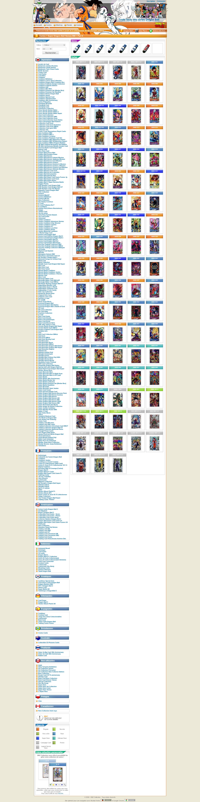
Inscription (151, 1)
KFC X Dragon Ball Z (45, 586)
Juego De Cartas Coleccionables (49, 616)
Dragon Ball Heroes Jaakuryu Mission (51, 159)
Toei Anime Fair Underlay (47, 419)
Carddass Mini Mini (45, 89)
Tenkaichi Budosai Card (46, 416)
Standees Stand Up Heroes (47, 527)
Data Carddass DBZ (45, 133)
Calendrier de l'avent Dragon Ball (50, 457)
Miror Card (42, 277)
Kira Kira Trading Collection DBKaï (50, 246)
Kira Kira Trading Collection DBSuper (51, 247)
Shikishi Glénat (43, 485)
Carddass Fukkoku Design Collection (51, 84)
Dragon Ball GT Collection (47, 556)
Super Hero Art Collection (47, 686)
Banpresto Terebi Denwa (47, 67)
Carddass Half (43, 87)
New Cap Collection (45, 292)
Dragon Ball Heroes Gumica (48, 162)
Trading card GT (44, 532)
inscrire (60, 793)
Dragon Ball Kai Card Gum (47, 170)
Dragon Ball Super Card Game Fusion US (53, 522)
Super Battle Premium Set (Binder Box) (52, 383)
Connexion (161, 1)
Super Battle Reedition (46, 385)
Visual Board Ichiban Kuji (47, 437)
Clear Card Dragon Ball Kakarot (49, 121)
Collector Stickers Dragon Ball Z (49, 519)
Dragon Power (43, 184)
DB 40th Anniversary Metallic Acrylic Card (53, 146)
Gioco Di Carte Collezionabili (48, 558)
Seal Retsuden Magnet (46, 349)
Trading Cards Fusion (46, 623)
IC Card (41, 203)
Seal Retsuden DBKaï (45, 344)
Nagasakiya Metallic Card (47, 285)
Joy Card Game (43, 216)
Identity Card (42, 676)
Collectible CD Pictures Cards (48, 642)
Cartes (49, 25)
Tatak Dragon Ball (44, 571)
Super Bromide (43, 386)
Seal (39, 332)
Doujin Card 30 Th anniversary (49, 675)
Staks (40, 489)
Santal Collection (44, 569)
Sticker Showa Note (45, 370)
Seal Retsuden (43, 341)
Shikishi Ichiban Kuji (45, 352)
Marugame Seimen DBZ (46, 254)
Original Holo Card (45, 295)
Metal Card (42, 260)
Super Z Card (43, 411)
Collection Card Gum (45, 123)
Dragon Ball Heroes (45, 156)
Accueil (39, 25)
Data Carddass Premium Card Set (50, 138)
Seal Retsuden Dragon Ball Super (50, 347)
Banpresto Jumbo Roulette (48, 66)
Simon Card (42, 587)
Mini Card (41, 265)
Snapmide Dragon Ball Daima (48, 365)
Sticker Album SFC (45, 493)
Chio (40, 701)
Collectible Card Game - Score (49, 514)
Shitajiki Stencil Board (46, 360)
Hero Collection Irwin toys (47, 711)
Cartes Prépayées (44, 102)
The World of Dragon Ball (47, 418)
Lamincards (42, 480)
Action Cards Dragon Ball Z (48, 509)
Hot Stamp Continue (45, 202)
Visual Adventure (44, 436)
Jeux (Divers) (43, 478)
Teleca (40, 414)
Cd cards (41, 553)
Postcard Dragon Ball (45, 303)
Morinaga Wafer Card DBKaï (48, 282)
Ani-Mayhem (42, 511)
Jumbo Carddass (44, 220)
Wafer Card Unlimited (45, 439)
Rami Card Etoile (44, 321)
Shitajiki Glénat (43, 486)
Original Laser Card (45, 296)
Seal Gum (41, 336)
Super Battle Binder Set (46, 380)
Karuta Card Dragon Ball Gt (48, 239)
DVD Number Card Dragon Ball (49, 185)
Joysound (41, 218)
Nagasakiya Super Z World (47, 287)
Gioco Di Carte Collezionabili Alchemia (52, 560)
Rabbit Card (42, 655)
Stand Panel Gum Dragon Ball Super (51, 368)
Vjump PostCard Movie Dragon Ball (50, 434)
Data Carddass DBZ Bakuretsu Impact (51, 139)
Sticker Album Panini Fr (46, 491)
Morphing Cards (44, 568)
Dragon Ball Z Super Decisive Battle (51, 182)
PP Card (41, 308)
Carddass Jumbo (44, 460)
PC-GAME (41, 300)
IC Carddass (42, 206)
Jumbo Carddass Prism (46, 229)
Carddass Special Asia (46, 581)
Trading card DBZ (44, 530)
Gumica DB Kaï (43, 198)
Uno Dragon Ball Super (46, 432)
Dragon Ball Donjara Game (47, 154)
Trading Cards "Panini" (46, 499)
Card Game (42, 74)
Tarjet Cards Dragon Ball (47, 621)
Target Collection (44, 496)
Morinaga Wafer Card (45, 278)
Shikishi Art (42, 350)
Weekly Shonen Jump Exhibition (49, 444)
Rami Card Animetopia (46, 319)
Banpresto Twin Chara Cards (48, 69)
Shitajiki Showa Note (45, 359)
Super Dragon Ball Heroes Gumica (50, 395)
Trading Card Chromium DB (48, 534)
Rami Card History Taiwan (47, 680)
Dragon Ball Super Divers (47, 180)
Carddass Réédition (45, 79)
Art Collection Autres (45, 668)
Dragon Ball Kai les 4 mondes (48, 172)
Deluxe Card (42, 149)
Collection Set (43, 130)
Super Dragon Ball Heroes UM (48, 398)
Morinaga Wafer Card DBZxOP (49, 280)
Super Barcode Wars (45, 372)
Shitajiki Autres (43, 355)
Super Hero (42, 685)
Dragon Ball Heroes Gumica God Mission (53, 167)
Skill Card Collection (45, 364)
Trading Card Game (45, 537)
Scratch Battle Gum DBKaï (47, 328)
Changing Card (43, 105)
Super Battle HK (44, 589)
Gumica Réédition (44, 197)
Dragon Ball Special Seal (47, 175)
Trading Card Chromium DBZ (48, 535)
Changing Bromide (45, 103)
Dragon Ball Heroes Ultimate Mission (51, 169)
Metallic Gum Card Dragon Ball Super (51, 264)
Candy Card (42, 72)
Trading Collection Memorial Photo (50, 429)
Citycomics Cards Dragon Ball (49, 582)
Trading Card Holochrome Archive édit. (52, 538)
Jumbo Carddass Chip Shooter (49, 223)
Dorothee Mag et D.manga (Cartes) (50, 468)
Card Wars (42, 76)
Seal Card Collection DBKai (48, 334)
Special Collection (44, 681)
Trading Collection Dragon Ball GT (50, 427)
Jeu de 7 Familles (44, 476)
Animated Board (44, 548)
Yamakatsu (42, 445)
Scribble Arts (42, 331)
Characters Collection (46, 108)
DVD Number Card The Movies (49, 188)
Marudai (41, 252)
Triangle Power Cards (45, 431)
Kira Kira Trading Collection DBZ (49, 244)
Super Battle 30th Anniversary (49, 378)
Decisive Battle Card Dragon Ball (49, 148)
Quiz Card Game (44, 316)
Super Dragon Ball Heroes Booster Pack (52, 393)
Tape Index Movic (44, 413)
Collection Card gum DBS (47, 128)
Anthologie (42, 455)
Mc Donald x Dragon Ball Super (49, 483)
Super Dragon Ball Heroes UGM (49, 401)
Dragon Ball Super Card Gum (48, 179)
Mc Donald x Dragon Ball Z (47, 257)
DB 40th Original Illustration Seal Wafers (52, 144)
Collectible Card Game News (48, 517)
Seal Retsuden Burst (45, 342)
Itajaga (40, 210)
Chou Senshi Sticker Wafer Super (50, 113)
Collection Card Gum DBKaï (48, 126)
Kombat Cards (43, 563)
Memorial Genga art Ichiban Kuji (49, 259)
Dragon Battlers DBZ (45, 584)
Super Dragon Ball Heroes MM (49, 403)
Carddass (41, 77)
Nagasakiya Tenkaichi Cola (47, 288)
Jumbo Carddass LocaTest (47, 228)
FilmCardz (42, 524)
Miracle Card (42, 275)
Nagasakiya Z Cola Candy (47, 290)
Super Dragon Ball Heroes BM (48, 400)
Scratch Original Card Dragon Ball (50, 329)
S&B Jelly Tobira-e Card (46, 324)
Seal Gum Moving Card (46, 339)
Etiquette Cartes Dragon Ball (48, 190)
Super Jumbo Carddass (46, 408)
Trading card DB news (46, 423)
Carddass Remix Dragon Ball (48, 94)
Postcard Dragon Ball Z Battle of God (51, 306)
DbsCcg (59, 25)
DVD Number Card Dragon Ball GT (50, 187)
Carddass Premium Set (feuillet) (49, 92)
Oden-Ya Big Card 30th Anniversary (51, 652)
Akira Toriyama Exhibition (47, 667)
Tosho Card (42, 421)
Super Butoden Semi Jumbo (48, 388)
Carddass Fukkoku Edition (47, 85)
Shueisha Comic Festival (47, 362)
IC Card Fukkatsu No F (46, 205)
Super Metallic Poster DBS (47, 409)
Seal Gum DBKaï (44, 337)
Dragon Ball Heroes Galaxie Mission (51, 157)
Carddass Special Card (46, 97)
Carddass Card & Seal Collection (49, 80)
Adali (40, 665)
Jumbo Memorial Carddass (47, 231)
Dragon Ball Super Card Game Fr (50, 473)
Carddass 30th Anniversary (48, 100)
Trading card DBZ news (46, 424)
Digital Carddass (44, 467)
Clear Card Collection (45, 115)
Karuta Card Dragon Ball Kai (48, 241)
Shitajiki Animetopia (45, 354)
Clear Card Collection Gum (47, 118)
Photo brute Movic (44, 301)
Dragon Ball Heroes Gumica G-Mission (52, 164)
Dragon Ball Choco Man (46, 152)
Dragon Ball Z (43, 470)
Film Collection (43, 192)
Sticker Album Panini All (47, 604)
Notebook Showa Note (46, 293)
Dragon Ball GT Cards (46, 471)
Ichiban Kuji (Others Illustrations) (50, 208)
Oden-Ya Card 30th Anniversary (49, 654)
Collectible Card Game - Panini (49, 516)
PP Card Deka (43, 311)
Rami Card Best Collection (47, 678)
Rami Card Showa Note (46, 323)
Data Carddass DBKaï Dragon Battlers (51, 143)
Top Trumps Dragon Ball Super (49, 498)
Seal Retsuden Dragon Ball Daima (50, 346)
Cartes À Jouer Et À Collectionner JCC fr (52, 465)
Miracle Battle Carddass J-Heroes (50, 274)
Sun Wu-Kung (43, 683)
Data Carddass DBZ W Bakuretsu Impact (52, 141)
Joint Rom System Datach (47, 215)
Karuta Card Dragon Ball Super (49, 242)
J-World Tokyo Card (45, 233)
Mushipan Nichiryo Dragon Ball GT (50, 283)
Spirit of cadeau (44, 488)
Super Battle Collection (46, 382)
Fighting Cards (43, 475)
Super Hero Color (44, 688)
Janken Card (42, 211)
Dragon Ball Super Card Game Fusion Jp (52, 177)
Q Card (40, 314)
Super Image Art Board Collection (50, 406)
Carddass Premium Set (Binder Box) (51, 90)
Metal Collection (44, 262)
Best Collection (43, 673)
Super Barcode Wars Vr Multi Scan (50, 373)
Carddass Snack (44, 95)
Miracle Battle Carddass (46, 270)
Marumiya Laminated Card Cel (49, 256)
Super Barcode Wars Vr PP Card (49, 375)
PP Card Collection (45, 310)
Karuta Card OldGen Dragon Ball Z (50, 236)
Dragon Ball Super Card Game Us (50, 520)
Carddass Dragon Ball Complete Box (51, 82)
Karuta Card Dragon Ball (47, 234)
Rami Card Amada (44, 318)
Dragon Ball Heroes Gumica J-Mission (51, 166)
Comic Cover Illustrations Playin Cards (52, 131)
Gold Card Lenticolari (46, 561)
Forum (69, 25)
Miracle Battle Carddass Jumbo (49, 272)
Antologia (41, 550)
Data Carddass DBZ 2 (45, 134)
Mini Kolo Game (44, 269)
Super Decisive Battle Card (47, 391)
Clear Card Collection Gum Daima (50, 120)
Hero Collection (43, 200)
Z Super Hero (43, 691)
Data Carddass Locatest (46, 136)
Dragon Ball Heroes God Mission (50, 161)
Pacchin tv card (43, 298)
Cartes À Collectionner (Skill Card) (50, 463)
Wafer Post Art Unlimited (47, 441)
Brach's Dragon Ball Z (46, 512)
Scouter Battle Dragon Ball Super (50, 326)
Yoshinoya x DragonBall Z (47, 591)
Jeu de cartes (43, 213)
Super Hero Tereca (44, 690)
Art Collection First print (47, 670)
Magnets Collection (45, 481)
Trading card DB (44, 529)
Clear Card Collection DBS (47, 116)
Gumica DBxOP (43, 195)
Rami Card (42, 620)
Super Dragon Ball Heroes (47, 396)
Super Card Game (44, 390)
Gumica (41, 193)
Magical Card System (45, 251)
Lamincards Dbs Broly (46, 566)
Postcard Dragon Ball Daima (48, 305)
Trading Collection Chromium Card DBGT (53, 426)
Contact (79, 25)
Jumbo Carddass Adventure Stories (51, 221)
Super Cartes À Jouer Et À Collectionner (52, 494)
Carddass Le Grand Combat (48, 462)
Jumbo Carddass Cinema (47, 224)
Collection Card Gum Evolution (49, 125)
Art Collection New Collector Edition (51, 672)
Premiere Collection (45, 313)
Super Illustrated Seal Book (48, 405)
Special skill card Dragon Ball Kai (50, 367)
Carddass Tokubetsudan (47, 98)
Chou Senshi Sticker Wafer (47, 110)
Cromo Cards (43, 633)
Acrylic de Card (43, 64)
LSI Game (41, 249)
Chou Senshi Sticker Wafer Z (48, 112)
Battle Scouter (43, 71)
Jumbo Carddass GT (45, 226)
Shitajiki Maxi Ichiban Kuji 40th (49, 357)
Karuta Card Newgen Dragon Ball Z (50, 238)
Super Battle (42, 377)
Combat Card (43, 615)
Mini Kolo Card (43, 267)
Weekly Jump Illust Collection (48, 442)
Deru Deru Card (43, 151)
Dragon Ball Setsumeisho (47, 174)
